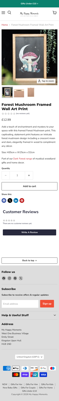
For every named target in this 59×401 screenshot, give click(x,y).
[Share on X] (10, 200)
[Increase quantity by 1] (29, 175)
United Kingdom (28, 356)
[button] (7, 92)
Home (5, 25)
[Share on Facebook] (4, 200)
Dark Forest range (22, 158)
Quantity (6, 168)
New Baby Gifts (10, 387)
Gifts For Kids (47, 384)
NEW (4, 384)
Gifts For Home (46, 387)
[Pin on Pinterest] (22, 200)
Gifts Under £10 (29, 391)
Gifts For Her (16, 384)
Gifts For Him (32, 384)
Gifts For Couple (28, 387)
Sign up (47, 303)
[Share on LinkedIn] (16, 200)
